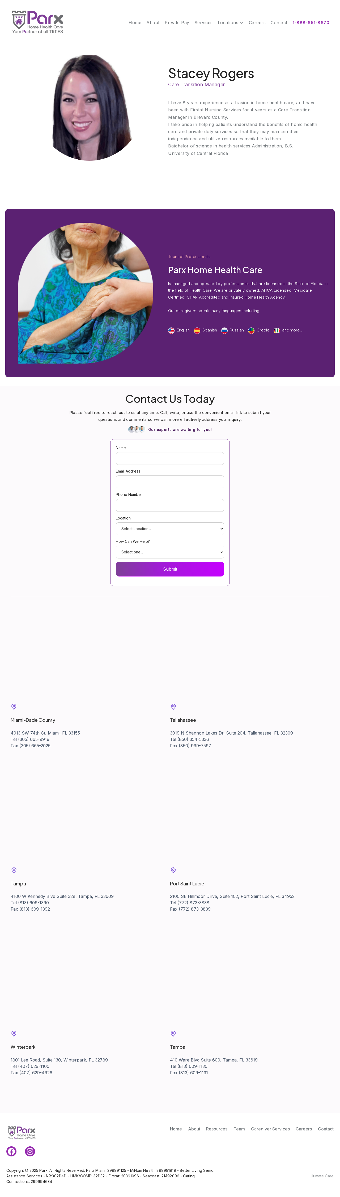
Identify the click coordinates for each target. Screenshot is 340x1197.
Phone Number (129, 494)
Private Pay (177, 22)
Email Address (128, 471)
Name (121, 447)
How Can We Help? (133, 541)
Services (203, 22)
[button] (231, 22)
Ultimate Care (322, 1176)
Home (135, 22)
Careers (257, 22)
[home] (37, 22)
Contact (279, 22)
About (153, 22)
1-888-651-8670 (310, 22)
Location (123, 518)
